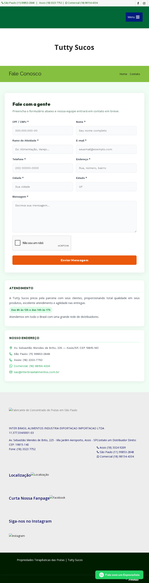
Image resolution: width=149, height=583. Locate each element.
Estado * (81, 178)
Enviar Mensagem (74, 260)
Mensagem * (20, 196)
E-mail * (81, 140)
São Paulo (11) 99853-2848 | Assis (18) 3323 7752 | (33, 2)
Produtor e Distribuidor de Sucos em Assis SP (23, 18)
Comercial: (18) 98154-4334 (32, 365)
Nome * (81, 121)
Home (123, 74)
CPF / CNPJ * (20, 121)
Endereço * (83, 159)
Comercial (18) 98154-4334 (82, 2)
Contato (135, 74)
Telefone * (19, 159)
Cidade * (18, 178)
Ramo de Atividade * (25, 140)
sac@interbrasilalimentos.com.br (36, 372)
